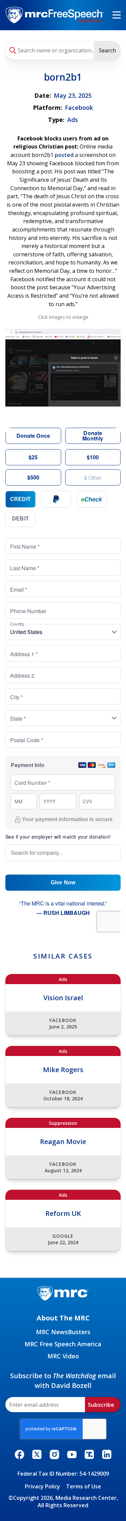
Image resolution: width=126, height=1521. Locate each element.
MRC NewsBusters (63, 1332)
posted (64, 155)
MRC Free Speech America (63, 1344)
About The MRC (63, 1317)
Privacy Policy (42, 1486)
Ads (72, 120)
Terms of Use (83, 1486)
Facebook (79, 107)
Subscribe (101, 1404)
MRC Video (63, 1356)
